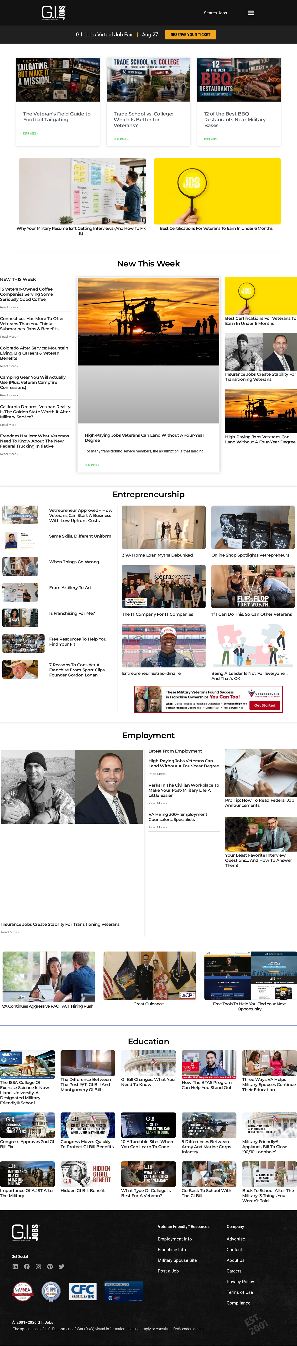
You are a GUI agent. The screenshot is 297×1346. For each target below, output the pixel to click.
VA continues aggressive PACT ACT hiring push (47, 1006)
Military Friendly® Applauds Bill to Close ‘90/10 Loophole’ (264, 1146)
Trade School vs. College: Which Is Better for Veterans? (143, 119)
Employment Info (175, 1239)
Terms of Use (240, 1292)
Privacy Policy (240, 1281)
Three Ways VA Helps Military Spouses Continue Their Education (269, 1084)
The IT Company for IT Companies (157, 614)
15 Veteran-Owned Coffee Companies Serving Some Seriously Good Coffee (26, 294)
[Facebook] (26, 1266)
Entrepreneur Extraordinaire (151, 673)
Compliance (238, 1303)
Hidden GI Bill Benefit (83, 1190)
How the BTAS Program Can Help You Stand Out (207, 1085)
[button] (251, 12)
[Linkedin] (15, 1266)
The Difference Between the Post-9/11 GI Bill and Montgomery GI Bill (86, 1084)
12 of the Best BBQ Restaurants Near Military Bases (235, 119)
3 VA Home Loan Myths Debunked (157, 555)
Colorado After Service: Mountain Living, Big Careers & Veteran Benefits (34, 353)
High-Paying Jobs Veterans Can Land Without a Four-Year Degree (260, 439)
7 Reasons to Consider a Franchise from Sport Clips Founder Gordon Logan (77, 670)
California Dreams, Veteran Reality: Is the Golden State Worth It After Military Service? (35, 412)
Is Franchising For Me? (72, 613)
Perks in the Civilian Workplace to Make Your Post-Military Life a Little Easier (183, 790)
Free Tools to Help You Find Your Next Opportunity (249, 1006)
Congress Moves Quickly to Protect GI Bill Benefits (87, 1144)
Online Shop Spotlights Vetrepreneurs (250, 555)
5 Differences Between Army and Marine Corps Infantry (206, 1146)
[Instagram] (38, 1266)
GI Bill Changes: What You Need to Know (148, 1082)
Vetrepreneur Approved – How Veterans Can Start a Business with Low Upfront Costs (80, 515)
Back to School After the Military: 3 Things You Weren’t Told (268, 1195)
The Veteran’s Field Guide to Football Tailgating (56, 116)
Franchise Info (172, 1249)
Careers (234, 1271)
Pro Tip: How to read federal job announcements (259, 803)
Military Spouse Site (177, 1260)
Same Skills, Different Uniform (80, 536)
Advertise (236, 1239)
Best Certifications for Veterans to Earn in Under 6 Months (216, 228)
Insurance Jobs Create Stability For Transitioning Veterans (260, 377)
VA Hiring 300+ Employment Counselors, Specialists (177, 817)
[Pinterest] (50, 1266)
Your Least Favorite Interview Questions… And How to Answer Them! (258, 860)
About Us (236, 1260)
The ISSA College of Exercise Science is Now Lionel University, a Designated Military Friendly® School (24, 1093)
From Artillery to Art (70, 587)
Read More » (30, 133)
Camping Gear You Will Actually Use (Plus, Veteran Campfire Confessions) (32, 382)
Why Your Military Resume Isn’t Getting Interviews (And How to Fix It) (80, 231)
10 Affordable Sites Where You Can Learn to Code (147, 1144)
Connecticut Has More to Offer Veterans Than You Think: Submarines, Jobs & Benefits (32, 323)
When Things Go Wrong (74, 561)
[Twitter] (61, 1266)
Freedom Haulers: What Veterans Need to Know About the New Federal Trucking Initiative (34, 441)
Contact (234, 1249)
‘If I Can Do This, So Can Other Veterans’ (252, 614)
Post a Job (168, 1271)
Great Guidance (148, 1003)
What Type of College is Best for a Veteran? (146, 1193)
